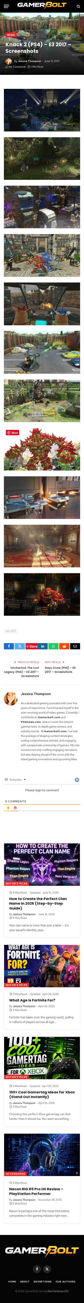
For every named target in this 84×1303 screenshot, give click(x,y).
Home (12, 1281)
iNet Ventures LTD (57, 1291)
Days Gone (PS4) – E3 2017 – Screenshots (60, 670)
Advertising (43, 1281)
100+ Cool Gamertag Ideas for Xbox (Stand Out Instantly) (42, 1094)
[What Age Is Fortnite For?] (42, 966)
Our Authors (65, 1281)
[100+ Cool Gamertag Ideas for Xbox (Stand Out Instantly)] (42, 1058)
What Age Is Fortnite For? (32, 1000)
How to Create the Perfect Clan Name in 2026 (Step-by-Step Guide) (38, 903)
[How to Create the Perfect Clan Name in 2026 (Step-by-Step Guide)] (42, 864)
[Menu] (6, 6)
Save (33, 646)
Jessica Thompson (29, 61)
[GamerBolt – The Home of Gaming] (42, 6)
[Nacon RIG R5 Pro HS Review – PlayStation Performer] (42, 1155)
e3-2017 (11, 631)
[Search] (78, 6)
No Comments (17, 66)
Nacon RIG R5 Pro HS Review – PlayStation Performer (36, 1191)
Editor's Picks (16, 883)
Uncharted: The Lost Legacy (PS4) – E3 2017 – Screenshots (21, 672)
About (25, 1281)
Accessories (15, 1174)
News (11, 35)
